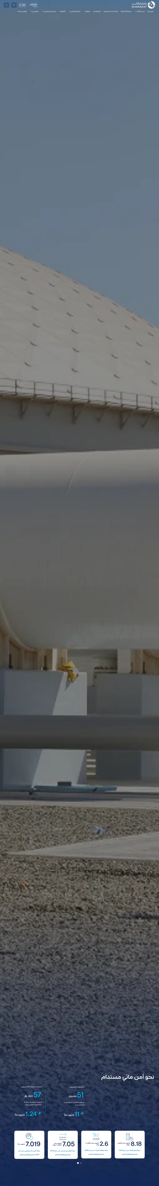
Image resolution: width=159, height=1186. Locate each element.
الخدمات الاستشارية (111, 11)
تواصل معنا (23, 11)
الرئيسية (150, 11)
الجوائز (88, 11)
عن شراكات (141, 11)
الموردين (35, 11)
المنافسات (97, 11)
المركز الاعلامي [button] (75, 11)
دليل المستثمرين (50, 11)
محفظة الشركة (126, 11)
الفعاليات (62, 11)
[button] (14, 5)
